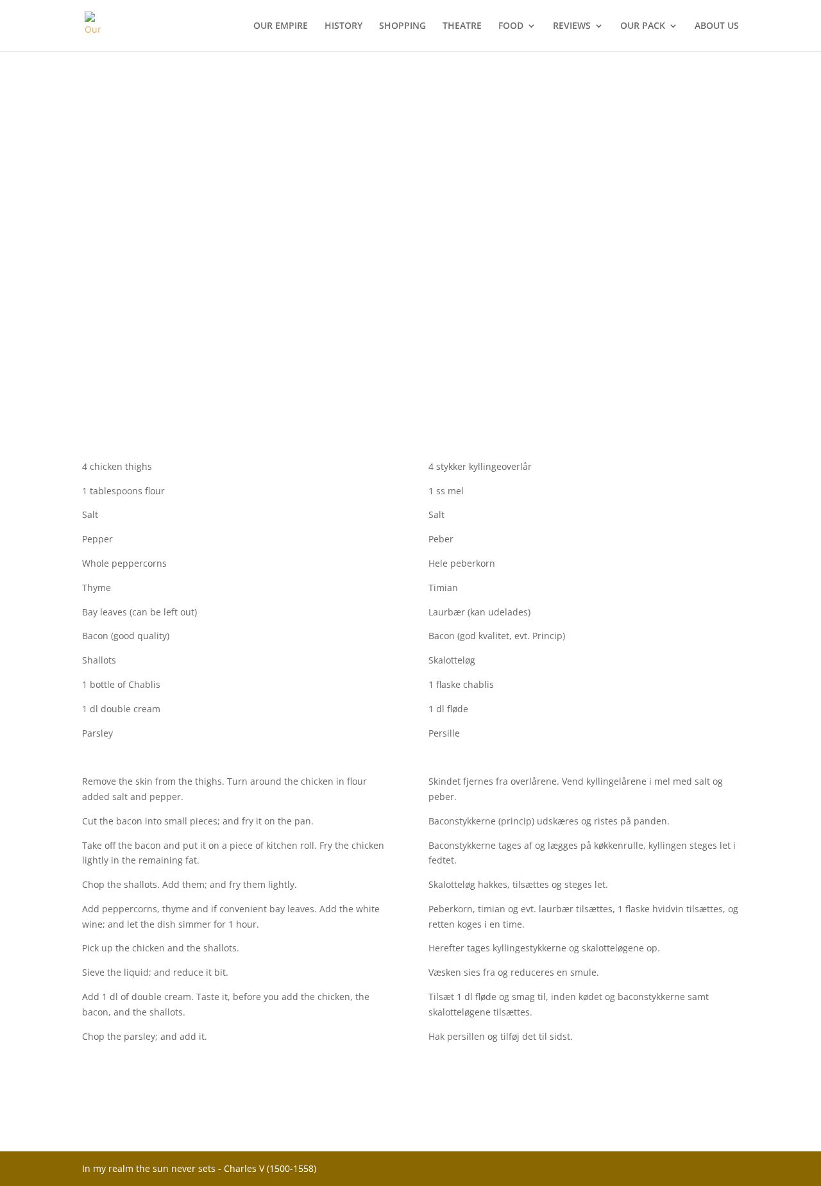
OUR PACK (642, 26)
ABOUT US (717, 26)
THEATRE (462, 26)
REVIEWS (572, 26)
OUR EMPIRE (280, 26)
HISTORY (343, 26)
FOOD (510, 26)
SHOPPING (402, 26)
